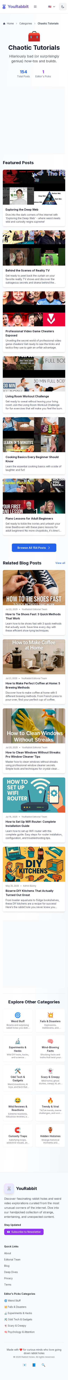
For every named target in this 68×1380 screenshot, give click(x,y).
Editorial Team (12, 1259)
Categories (25, 23)
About (7, 1253)
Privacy (8, 1278)
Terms (7, 1284)
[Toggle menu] (35, 6)
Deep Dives (11, 1272)
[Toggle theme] (63, 6)
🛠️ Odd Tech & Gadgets (18, 1319)
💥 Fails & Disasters (15, 1306)
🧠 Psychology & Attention (19, 1331)
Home (10, 23)
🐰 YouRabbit (15, 6)
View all (60, 562)
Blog (6, 1265)
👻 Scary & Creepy (15, 1325)
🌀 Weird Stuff (12, 1300)
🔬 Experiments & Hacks (18, 1313)
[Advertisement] (34, 120)
